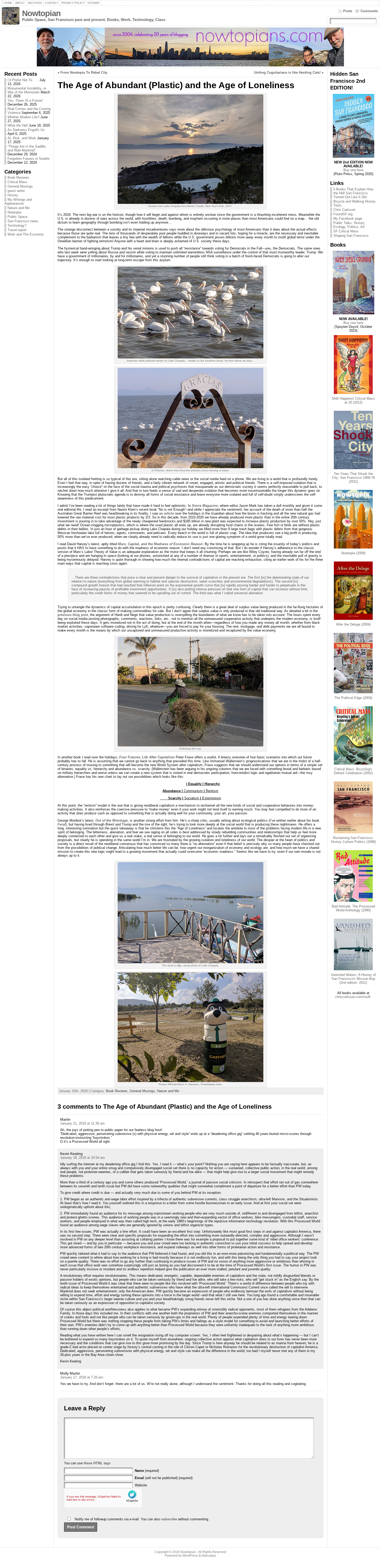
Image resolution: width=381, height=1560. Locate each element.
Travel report (17, 230)
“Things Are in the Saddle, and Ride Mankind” (27, 148)
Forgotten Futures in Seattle (29, 159)
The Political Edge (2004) (353, 698)
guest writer (16, 191)
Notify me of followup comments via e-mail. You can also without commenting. (141, 1519)
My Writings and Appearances (18, 201)
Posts (347, 11)
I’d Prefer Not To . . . (23, 80)
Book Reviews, (118, 1091)
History (13, 195)
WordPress (190, 1555)
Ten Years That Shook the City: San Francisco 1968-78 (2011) (353, 477)
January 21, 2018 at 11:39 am (82, 1123)
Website (141, 1485)
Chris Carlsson (344, 210)
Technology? (17, 225)
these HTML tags (97, 1463)
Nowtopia (14, 212)
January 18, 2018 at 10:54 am (82, 1158)
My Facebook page (347, 218)
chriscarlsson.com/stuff (352, 997)
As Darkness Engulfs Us (26, 130)
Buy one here (353, 170)
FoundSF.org (342, 214)
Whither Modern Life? (23, 117)
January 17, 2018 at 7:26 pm (81, 1377)
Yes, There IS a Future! (25, 100)
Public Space (17, 217)
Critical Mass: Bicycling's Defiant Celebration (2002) (353, 771)
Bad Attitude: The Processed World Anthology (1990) (353, 908)
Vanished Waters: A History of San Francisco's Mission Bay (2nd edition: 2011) (353, 978)
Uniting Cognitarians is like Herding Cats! (287, 72)
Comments (369, 11)
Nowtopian (41, 13)
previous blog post (73, 615)
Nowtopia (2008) (353, 553)
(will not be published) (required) (164, 1478)
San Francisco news (23, 221)
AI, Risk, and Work (22, 138)
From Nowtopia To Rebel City (83, 72)
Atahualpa (208, 1555)
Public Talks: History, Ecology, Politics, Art (349, 225)
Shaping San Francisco (350, 236)
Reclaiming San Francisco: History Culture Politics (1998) (353, 840)
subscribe (169, 1519)
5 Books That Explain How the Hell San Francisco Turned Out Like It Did (353, 193)
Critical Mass (17, 182)
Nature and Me (19, 208)
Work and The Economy (26, 234)
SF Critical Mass (345, 231)
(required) (147, 1471)
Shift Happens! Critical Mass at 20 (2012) (353, 400)
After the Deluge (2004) (353, 624)
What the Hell (18, 125)
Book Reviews (18, 177)
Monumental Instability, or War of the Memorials (27, 90)
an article (166, 513)
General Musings (20, 186)
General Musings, (143, 1091)
